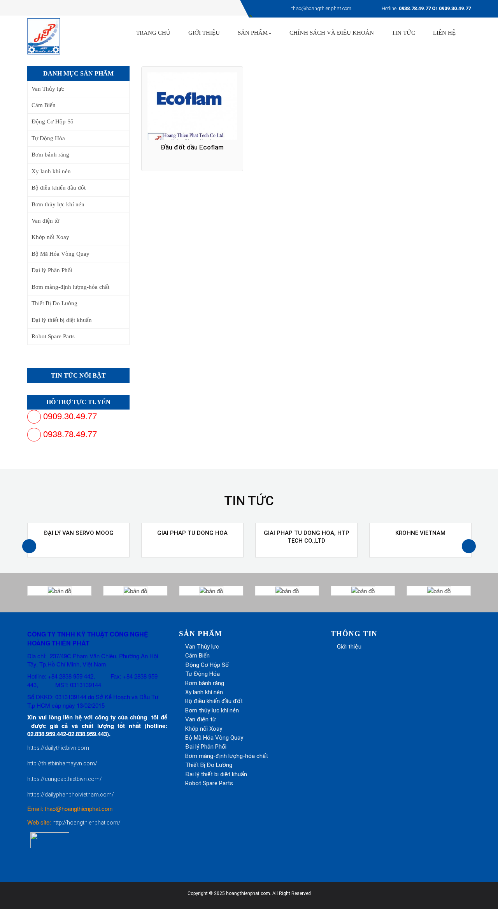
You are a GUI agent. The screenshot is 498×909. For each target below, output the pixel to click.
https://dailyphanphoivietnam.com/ (70, 794)
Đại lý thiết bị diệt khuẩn (62, 320)
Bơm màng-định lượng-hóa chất (70, 287)
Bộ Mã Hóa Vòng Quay (60, 254)
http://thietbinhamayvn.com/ (62, 763)
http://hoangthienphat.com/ (87, 822)
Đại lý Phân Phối (52, 270)
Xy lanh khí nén (51, 171)
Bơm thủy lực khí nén (58, 204)
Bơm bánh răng (50, 154)
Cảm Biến (44, 105)
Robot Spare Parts (53, 336)
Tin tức (403, 33)
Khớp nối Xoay (50, 237)
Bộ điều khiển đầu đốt (59, 188)
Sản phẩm (253, 33)
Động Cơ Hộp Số (53, 121)
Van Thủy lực (48, 89)
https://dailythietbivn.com (58, 748)
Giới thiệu (349, 646)
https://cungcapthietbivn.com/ (64, 779)
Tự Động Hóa (48, 138)
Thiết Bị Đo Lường (54, 303)
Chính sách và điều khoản (331, 33)
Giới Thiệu (204, 33)
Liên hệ (444, 33)
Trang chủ (153, 33)
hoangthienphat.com (248, 893)
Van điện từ (45, 221)
